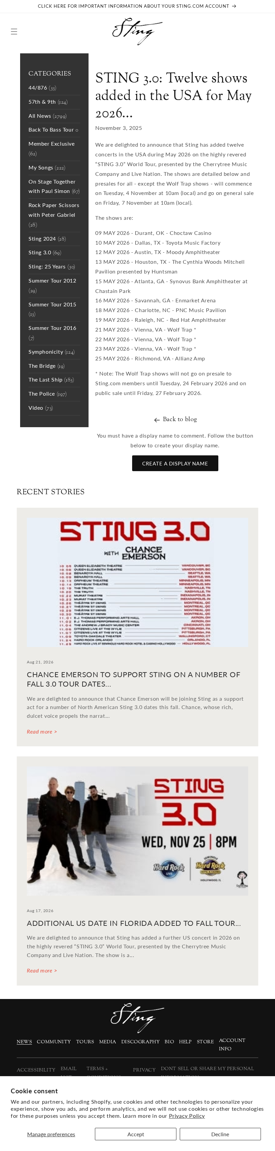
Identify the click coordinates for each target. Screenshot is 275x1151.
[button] (14, 31)
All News (48, 116)
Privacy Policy (187, 1115)
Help (185, 1042)
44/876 (43, 88)
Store (205, 1042)
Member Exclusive (52, 149)
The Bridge (47, 366)
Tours (85, 1042)
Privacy (144, 1070)
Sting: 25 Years (52, 267)
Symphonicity (52, 352)
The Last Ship (51, 380)
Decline (220, 1134)
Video (41, 408)
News (24, 1042)
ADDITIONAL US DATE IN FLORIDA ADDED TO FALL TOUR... (134, 923)
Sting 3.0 (45, 253)
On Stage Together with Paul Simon (54, 187)
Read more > (42, 731)
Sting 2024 (47, 239)
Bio (169, 1042)
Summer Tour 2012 (52, 286)
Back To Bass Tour (53, 130)
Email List (69, 1073)
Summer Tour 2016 (52, 333)
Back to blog (180, 419)
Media (107, 1042)
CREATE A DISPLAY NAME (175, 463)
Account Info (232, 1045)
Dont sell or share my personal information (207, 1073)
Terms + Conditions (104, 1073)
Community (54, 1042)
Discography (140, 1042)
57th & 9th (48, 102)
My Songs (47, 168)
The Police (48, 394)
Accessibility (36, 1070)
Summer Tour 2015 (52, 309)
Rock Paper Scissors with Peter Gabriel (54, 215)
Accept (135, 1134)
